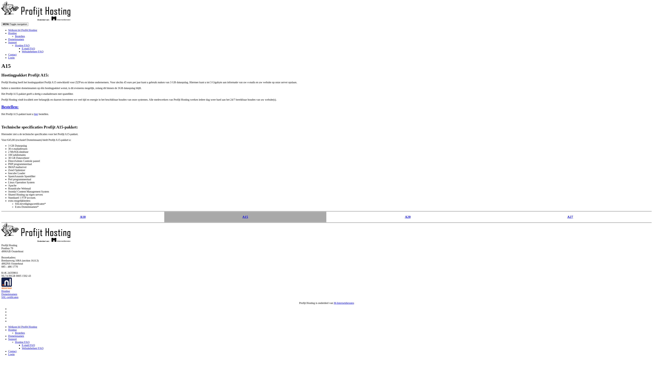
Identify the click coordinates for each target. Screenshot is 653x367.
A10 (83, 217)
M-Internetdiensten (344, 303)
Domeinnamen (16, 39)
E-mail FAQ (28, 48)
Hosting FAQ (22, 45)
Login (11, 57)
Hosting (12, 33)
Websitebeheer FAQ (33, 51)
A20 (408, 217)
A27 (570, 217)
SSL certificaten (9, 297)
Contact (12, 54)
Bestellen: (10, 107)
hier (36, 114)
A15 (245, 217)
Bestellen (20, 36)
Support (12, 42)
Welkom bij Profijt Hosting (22, 30)
